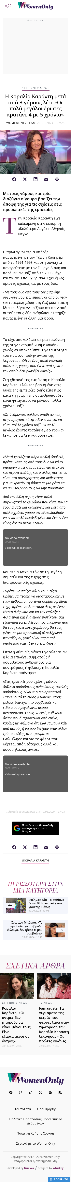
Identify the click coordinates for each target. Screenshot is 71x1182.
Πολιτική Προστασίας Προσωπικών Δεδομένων (35, 1121)
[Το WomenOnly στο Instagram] (20, 1093)
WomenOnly (35, 1079)
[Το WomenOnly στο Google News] (50, 1093)
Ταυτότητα (23, 1109)
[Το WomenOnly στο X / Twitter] (40, 1093)
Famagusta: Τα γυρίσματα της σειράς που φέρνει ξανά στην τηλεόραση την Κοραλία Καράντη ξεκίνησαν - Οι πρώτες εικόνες (54, 1024)
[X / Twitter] (25, 179)
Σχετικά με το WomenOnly (35, 1143)
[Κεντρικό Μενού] (8, 6)
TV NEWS (45, 1003)
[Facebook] (14, 179)
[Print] (57, 179)
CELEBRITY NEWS (36, 88)
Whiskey (58, 1168)
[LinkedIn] (35, 179)
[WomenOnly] (35, 6)
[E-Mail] (46, 179)
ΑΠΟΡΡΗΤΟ (61, 1179)
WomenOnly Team (21, 123)
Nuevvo (29, 1168)
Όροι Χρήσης (46, 1109)
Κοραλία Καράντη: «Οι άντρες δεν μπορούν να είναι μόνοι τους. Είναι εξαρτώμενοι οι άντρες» (17, 1024)
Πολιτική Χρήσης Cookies (35, 1133)
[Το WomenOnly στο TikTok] (30, 1093)
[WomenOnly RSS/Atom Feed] (60, 1093)
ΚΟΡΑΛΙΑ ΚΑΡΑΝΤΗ (36, 860)
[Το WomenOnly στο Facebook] (10, 1093)
